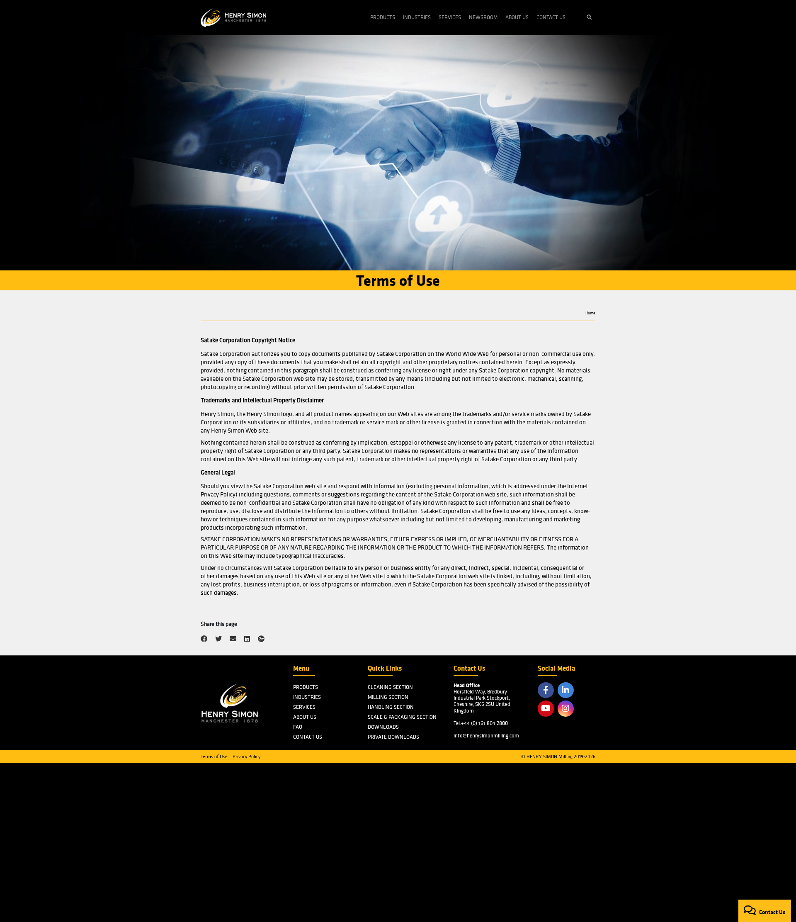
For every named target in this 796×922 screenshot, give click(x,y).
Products (382, 17)
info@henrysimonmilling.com (486, 735)
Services (450, 17)
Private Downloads (393, 736)
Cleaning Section (390, 687)
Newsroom (483, 17)
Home (590, 313)
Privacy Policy (246, 756)
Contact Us (550, 17)
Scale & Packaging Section (402, 716)
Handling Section (391, 706)
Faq (297, 726)
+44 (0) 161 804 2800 (484, 723)
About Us (517, 17)
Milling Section (388, 697)
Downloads (383, 726)
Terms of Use (214, 756)
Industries (417, 17)
